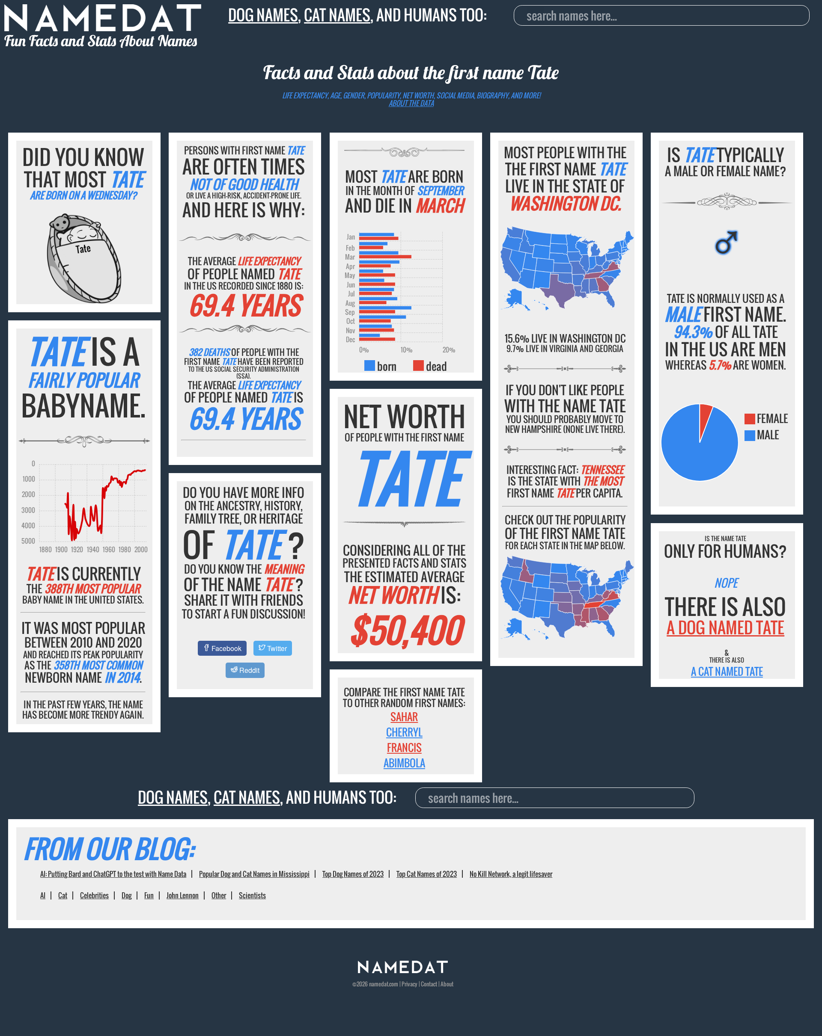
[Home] (403, 970)
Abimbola (404, 762)
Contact (429, 984)
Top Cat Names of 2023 (426, 874)
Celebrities (94, 895)
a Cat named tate (727, 671)
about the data (411, 103)
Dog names (263, 15)
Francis (404, 747)
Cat (62, 895)
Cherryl (404, 732)
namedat (378, 984)
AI (42, 895)
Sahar (404, 716)
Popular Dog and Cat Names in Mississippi (254, 874)
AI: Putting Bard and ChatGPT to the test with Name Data (113, 874)
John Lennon (183, 895)
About (447, 984)
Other (218, 895)
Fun (149, 895)
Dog (126, 895)
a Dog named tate (725, 627)
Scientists (252, 895)
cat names (337, 15)
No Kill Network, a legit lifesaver (511, 874)
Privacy (409, 984)
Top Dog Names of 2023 (353, 874)
